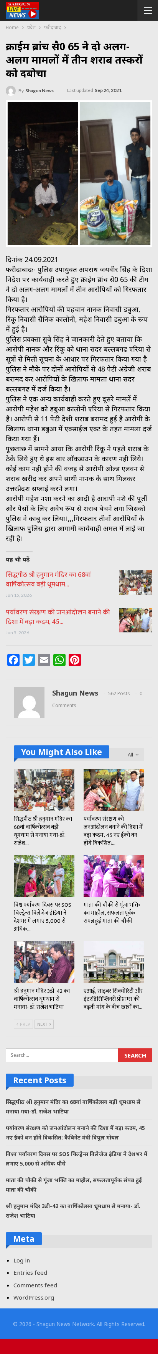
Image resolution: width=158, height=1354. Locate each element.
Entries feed (30, 1272)
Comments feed (35, 1285)
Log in (21, 1260)
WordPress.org (33, 1297)
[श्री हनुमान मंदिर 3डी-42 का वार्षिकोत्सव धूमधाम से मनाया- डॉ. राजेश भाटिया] (44, 962)
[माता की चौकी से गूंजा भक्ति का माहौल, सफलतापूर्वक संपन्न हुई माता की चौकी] (114, 876)
